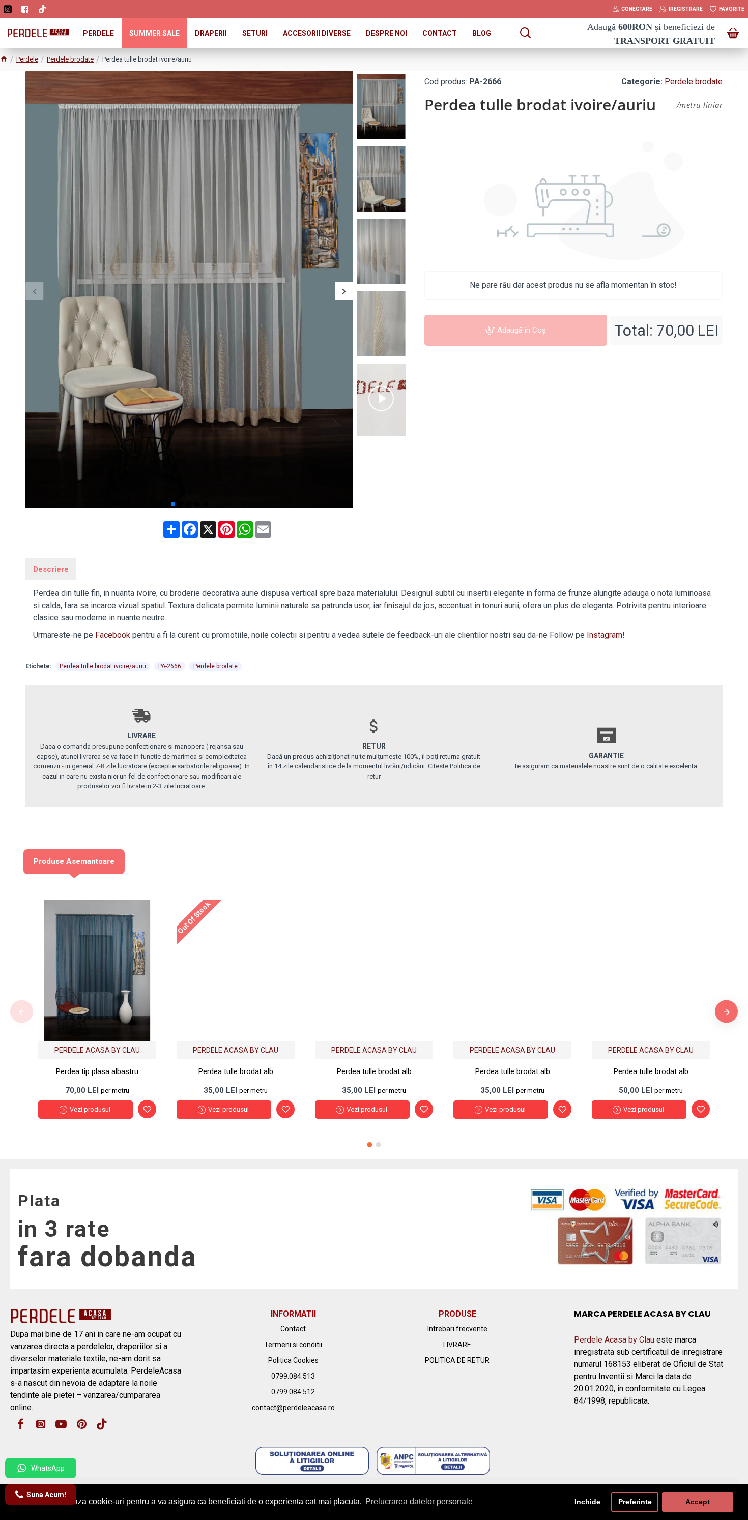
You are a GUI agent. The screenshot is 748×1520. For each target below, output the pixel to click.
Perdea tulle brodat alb (235, 1071)
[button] (34, 291)
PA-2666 (169, 666)
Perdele (27, 59)
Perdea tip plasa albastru (97, 1071)
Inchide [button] (587, 1502)
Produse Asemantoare (74, 861)
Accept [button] (697, 1502)
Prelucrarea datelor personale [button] (419, 1501)
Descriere (51, 569)
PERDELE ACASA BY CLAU (97, 1050)
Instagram (604, 635)
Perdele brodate (70, 59)
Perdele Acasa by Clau (614, 1340)
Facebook (112, 635)
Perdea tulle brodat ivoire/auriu (103, 666)
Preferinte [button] (635, 1502)
